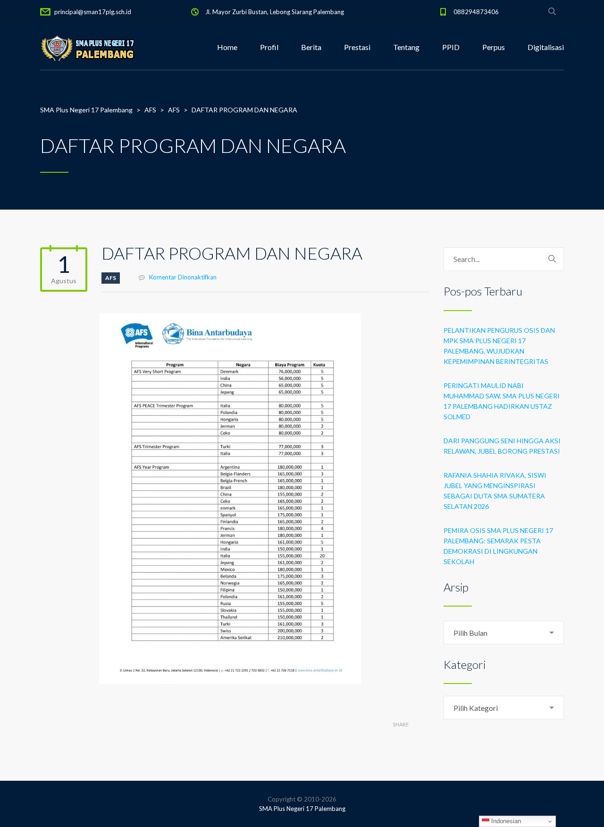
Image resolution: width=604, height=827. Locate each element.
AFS (110, 277)
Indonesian (505, 821)
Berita (311, 46)
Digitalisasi (546, 46)
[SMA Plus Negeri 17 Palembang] (87, 47)
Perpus (493, 46)
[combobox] (504, 632)
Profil (269, 46)
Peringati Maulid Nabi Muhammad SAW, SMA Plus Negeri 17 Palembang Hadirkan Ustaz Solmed (502, 401)
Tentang (406, 46)
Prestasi (357, 46)
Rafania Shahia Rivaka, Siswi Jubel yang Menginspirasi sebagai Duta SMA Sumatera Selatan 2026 (495, 490)
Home (227, 46)
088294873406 (476, 12)
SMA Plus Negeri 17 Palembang (302, 808)
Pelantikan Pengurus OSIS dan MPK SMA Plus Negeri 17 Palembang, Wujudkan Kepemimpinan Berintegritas (499, 345)
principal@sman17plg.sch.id (92, 12)
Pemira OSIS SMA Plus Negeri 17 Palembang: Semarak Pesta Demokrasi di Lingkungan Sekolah (498, 545)
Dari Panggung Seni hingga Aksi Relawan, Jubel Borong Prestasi (502, 446)
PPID (451, 46)
